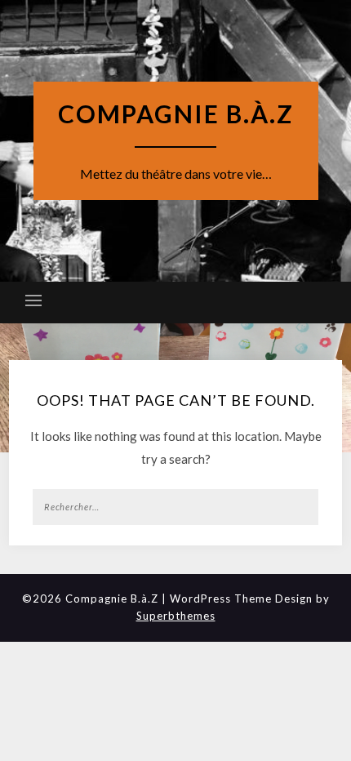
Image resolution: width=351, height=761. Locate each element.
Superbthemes (175, 615)
